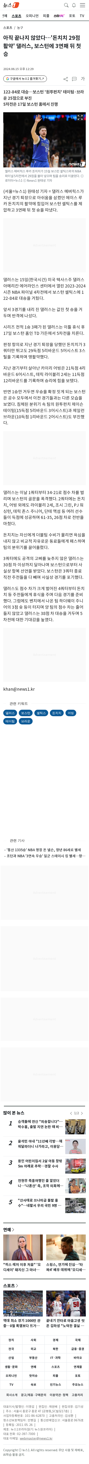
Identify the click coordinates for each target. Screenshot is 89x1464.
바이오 (78, 1358)
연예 (7, 1229)
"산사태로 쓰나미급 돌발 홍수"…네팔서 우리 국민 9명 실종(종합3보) (39, 1205)
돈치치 (56, 713)
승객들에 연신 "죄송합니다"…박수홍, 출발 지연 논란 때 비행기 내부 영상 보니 (40, 1126)
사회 (33, 1340)
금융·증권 (77, 1349)
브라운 (25, 721)
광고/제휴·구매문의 (33, 1395)
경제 (55, 1340)
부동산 (33, 1358)
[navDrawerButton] (82, 5)
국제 (78, 1340)
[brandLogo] (11, 5)
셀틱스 (41, 713)
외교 (33, 1349)
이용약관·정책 (59, 1395)
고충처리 (77, 1395)
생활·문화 (11, 1367)
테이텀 (10, 721)
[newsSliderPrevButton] (71, 1113)
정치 (11, 1340)
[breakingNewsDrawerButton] (74, 5)
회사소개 (11, 1395)
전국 (11, 1349)
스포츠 (7, 28)
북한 (55, 1349)
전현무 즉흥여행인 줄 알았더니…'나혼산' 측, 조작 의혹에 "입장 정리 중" (39, 1185)
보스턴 (25, 713)
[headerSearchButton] (66, 5)
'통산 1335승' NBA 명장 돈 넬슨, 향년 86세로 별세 (44, 850)
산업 (11, 1358)
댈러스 (10, 713)
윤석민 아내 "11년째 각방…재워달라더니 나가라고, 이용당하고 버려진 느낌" (40, 1146)
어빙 (71, 713)
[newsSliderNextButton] (82, 1113)
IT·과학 (55, 1358)
